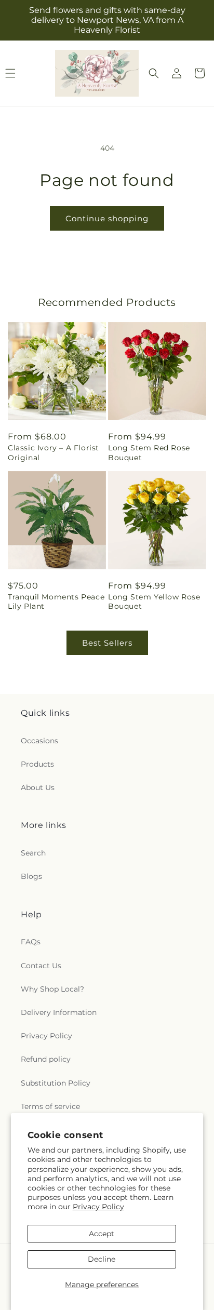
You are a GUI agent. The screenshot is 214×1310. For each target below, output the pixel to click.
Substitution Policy (55, 1083)
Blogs (31, 876)
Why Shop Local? (52, 989)
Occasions (39, 740)
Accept (101, 1233)
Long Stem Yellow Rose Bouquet (154, 601)
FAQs (31, 941)
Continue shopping (107, 218)
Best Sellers (107, 643)
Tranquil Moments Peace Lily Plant (56, 601)
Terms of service (50, 1106)
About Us (38, 787)
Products (37, 764)
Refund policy (46, 1059)
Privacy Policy (98, 1206)
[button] (153, 73)
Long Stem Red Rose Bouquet (149, 452)
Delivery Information (59, 1012)
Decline (101, 1259)
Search (33, 853)
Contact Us (41, 965)
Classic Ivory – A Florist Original (53, 452)
